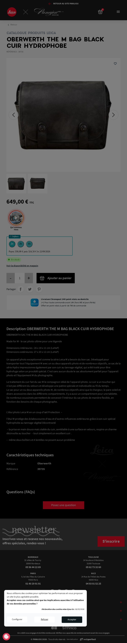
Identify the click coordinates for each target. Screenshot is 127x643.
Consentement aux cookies (6, 637)
